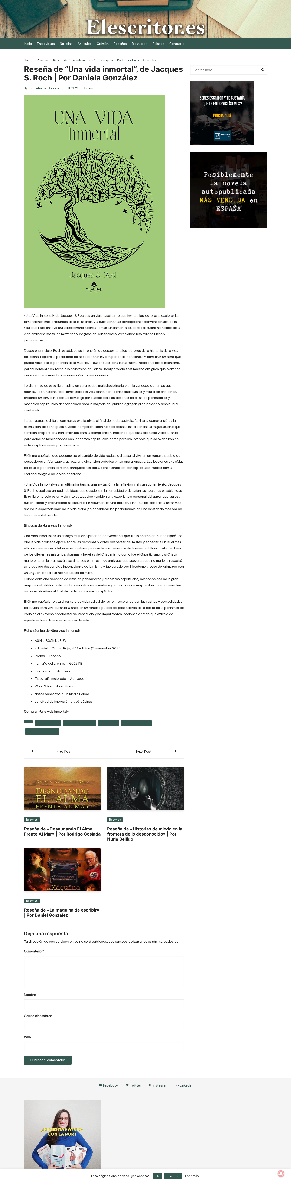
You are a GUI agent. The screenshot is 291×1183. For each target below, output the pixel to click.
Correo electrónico (38, 1016)
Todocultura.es (136, 723)
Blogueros (139, 43)
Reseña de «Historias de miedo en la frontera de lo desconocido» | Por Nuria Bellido (144, 834)
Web (27, 1037)
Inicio (28, 43)
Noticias (66, 43)
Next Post (143, 751)
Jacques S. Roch (80, 723)
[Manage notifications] (281, 1173)
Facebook (110, 1085)
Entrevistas (46, 43)
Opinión (103, 43)
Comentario (34, 951)
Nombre (30, 995)
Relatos (158, 43)
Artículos (85, 43)
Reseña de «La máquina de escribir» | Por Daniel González (61, 912)
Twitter (135, 1085)
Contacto (177, 43)
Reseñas (120, 43)
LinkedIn (185, 1085)
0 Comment (88, 88)
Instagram (160, 1085)
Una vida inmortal (42, 731)
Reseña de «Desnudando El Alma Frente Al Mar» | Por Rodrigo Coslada (62, 831)
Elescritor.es (37, 88)
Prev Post (64, 751)
